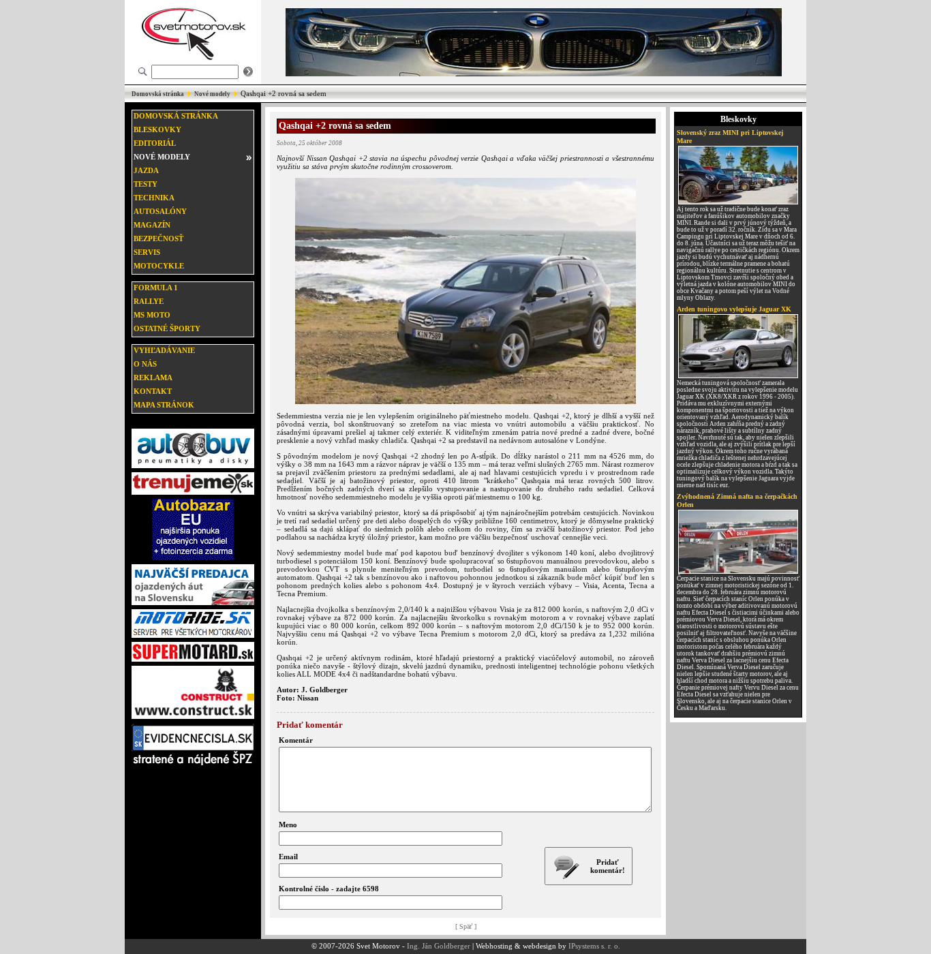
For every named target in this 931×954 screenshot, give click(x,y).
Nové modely (212, 94)
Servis (147, 252)
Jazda (146, 170)
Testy (145, 184)
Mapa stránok (164, 405)
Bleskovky (157, 129)
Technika (154, 198)
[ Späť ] (465, 926)
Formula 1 (156, 287)
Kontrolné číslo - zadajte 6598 (329, 888)
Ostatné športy (167, 328)
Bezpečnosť (158, 238)
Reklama (153, 377)
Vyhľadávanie (164, 350)
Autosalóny (160, 211)
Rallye (149, 301)
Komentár (296, 740)
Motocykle (159, 266)
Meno (288, 824)
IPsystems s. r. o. (594, 946)
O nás (145, 364)
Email (288, 856)
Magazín (152, 225)
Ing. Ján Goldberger (438, 946)
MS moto (152, 315)
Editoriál (155, 143)
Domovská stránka (158, 94)
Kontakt (153, 391)
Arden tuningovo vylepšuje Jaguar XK (734, 309)
